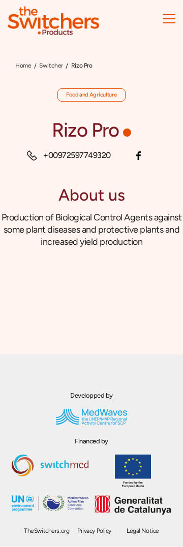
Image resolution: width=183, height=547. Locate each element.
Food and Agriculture (91, 94)
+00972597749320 (77, 155)
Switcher (51, 65)
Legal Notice (143, 530)
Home (23, 65)
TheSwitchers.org (46, 530)
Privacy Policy (94, 530)
